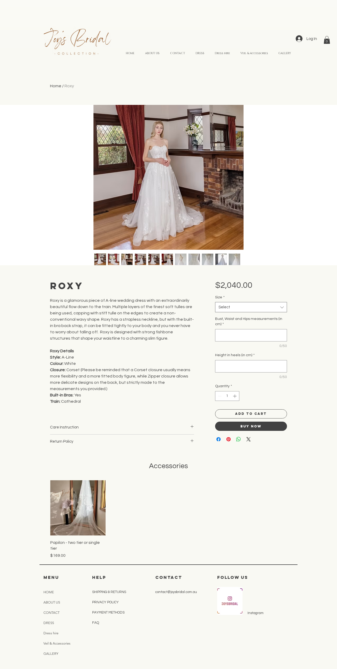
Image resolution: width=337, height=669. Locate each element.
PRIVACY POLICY (106, 602)
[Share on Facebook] (218, 439)
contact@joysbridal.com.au (176, 592)
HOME (48, 592)
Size (220, 297)
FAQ (95, 623)
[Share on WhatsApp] (238, 439)
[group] (168, 519)
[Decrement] (219, 396)
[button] (327, 40)
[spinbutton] (227, 396)
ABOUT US (51, 602)
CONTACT (51, 613)
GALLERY (50, 654)
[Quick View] (78, 507)
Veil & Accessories (57, 643)
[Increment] (235, 396)
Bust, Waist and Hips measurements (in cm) (248, 321)
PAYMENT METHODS (108, 612)
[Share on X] (248, 439)
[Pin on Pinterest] (228, 439)
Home (55, 86)
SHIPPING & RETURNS (109, 592)
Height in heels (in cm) (235, 355)
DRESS (48, 623)
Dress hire (50, 633)
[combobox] (251, 307)
